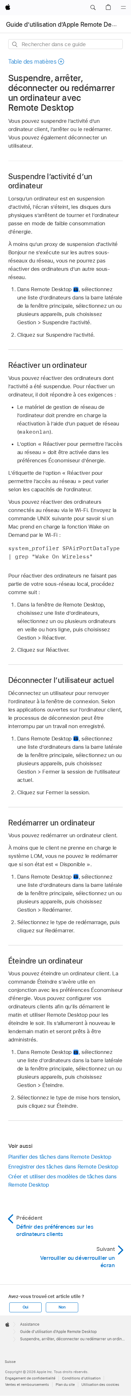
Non (62, 1307)
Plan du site (65, 1384)
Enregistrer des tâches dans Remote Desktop (63, 1166)
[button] (92, 7)
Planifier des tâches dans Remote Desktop (59, 1157)
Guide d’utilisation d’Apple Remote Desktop (67, 24)
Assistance (29, 1324)
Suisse (10, 1361)
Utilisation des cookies (100, 1384)
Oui (25, 1307)
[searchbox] (65, 44)
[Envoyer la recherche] (15, 44)
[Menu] (123, 7)
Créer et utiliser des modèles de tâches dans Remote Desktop (62, 1180)
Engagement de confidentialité (30, 1378)
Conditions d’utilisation (81, 1378)
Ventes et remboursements (27, 1384)
